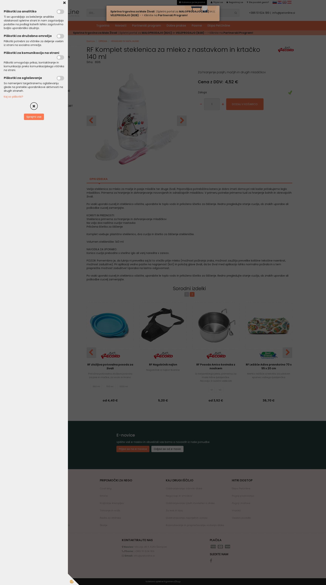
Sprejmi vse (34, 117)
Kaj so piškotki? (13, 97)
